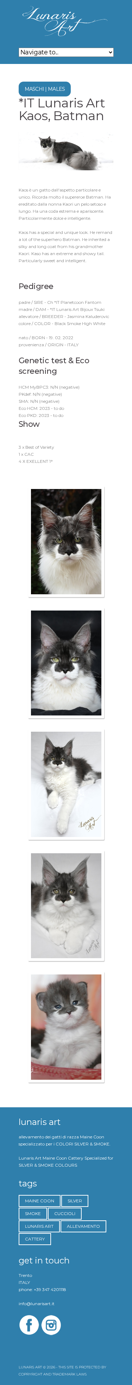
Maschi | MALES (45, 89)
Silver (75, 1200)
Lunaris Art (39, 1226)
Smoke (33, 1213)
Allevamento (83, 1226)
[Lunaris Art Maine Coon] (66, 541)
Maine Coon (39, 1200)
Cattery (35, 1239)
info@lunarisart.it (37, 1303)
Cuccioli (64, 1213)
